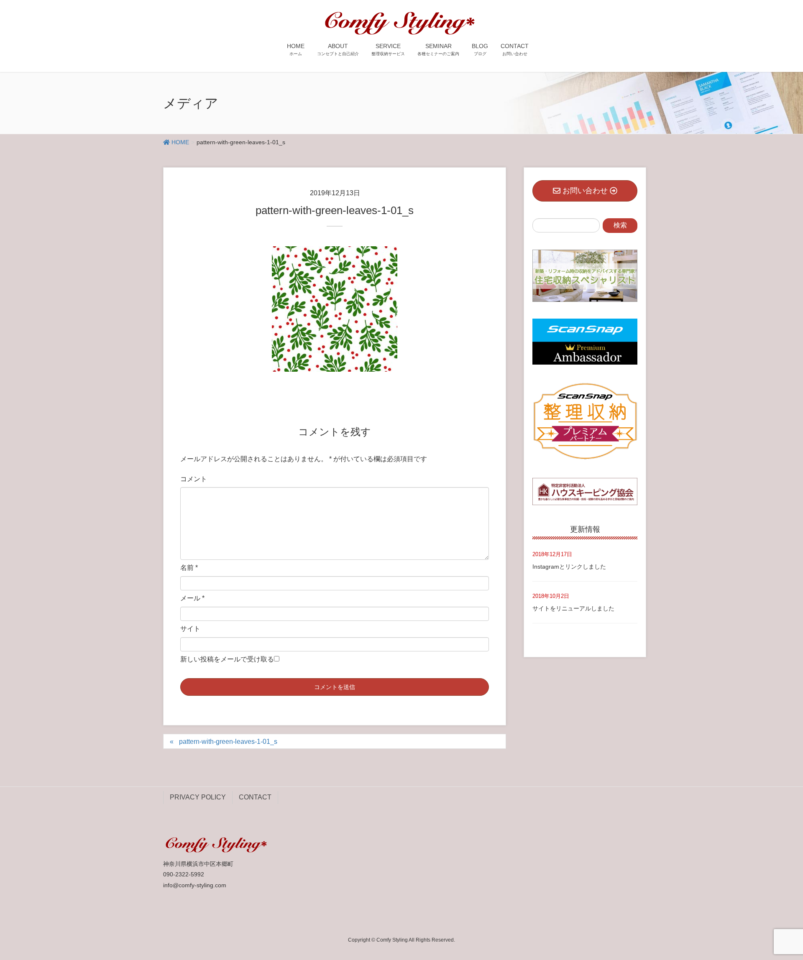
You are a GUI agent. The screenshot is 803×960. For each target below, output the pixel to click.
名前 (189, 567)
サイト (190, 628)
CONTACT (255, 797)
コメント (193, 479)
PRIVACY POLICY (198, 797)
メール (192, 598)
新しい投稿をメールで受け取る (227, 659)
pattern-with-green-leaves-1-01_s (228, 741)
